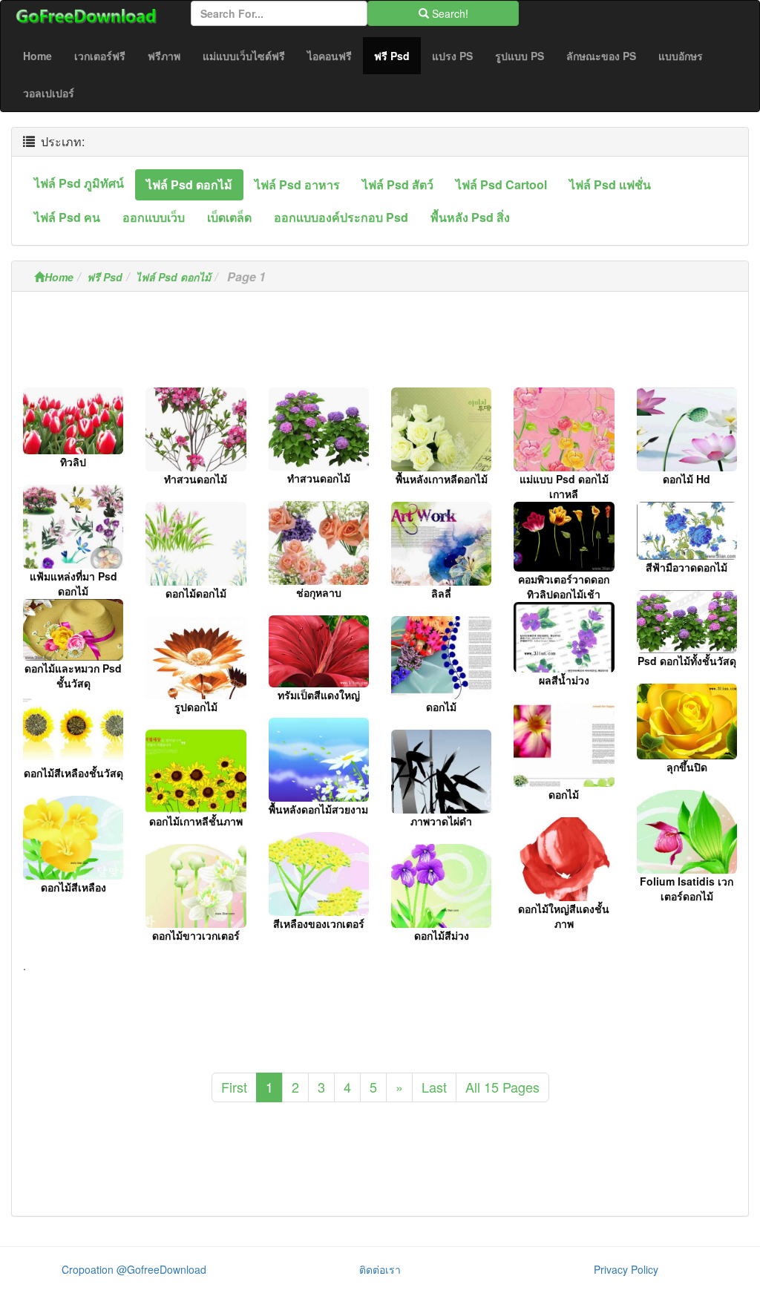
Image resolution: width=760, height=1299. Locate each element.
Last (434, 1086)
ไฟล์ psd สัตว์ (397, 184)
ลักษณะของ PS (601, 55)
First (234, 1086)
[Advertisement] (380, 343)
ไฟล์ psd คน (67, 217)
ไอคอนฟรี (329, 55)
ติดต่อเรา (380, 1269)
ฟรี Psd (397, 55)
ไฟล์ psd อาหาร (297, 184)
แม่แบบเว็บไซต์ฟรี (244, 55)
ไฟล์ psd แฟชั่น (610, 184)
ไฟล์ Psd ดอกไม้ (173, 276)
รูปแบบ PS (519, 55)
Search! (448, 13)
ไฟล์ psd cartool (501, 184)
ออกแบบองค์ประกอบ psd (341, 217)
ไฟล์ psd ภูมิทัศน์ (79, 183)
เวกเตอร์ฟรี (99, 55)
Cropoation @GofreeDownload (134, 1269)
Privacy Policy (626, 1269)
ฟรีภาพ (164, 55)
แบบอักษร (680, 55)
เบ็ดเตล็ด (229, 217)
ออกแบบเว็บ (153, 217)
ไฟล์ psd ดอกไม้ (189, 184)
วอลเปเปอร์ (48, 92)
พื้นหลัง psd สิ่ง (470, 217)
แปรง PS (452, 55)
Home (37, 55)
